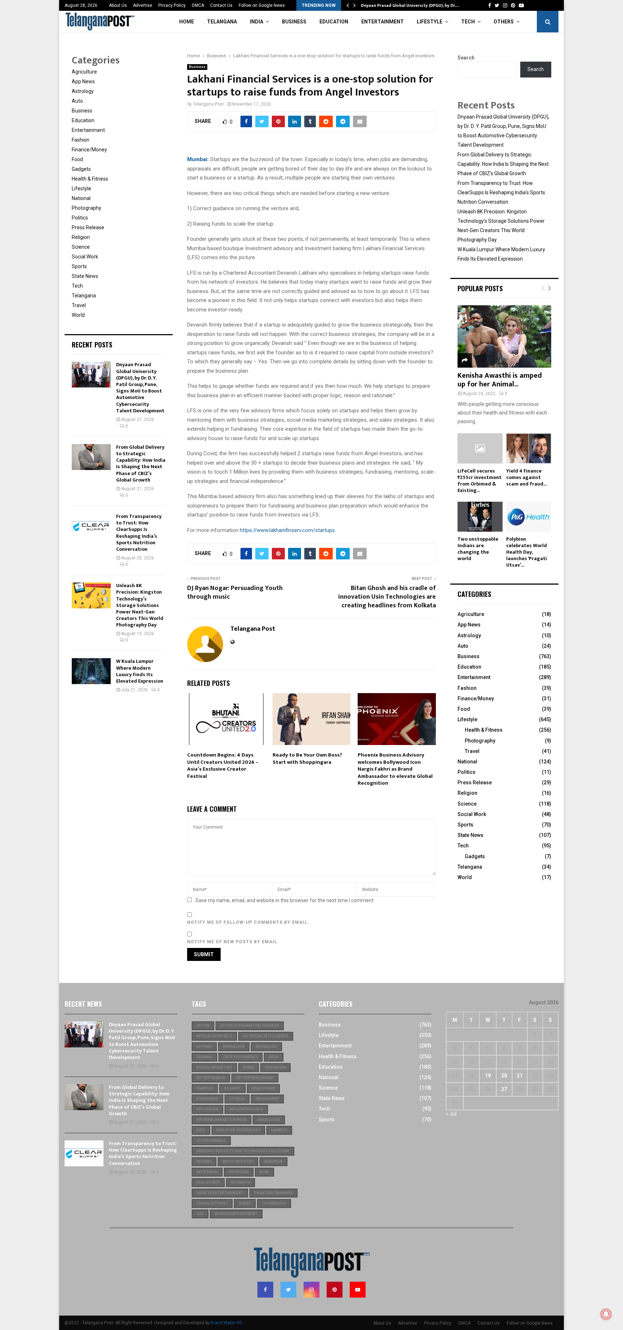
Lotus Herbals (211, 1141)
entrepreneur (210, 1078)
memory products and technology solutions (243, 1151)
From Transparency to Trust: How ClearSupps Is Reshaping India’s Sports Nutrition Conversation (139, 532)
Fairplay (204, 1088)
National (81, 198)
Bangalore (234, 1047)
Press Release (88, 227)
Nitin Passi (207, 1172)
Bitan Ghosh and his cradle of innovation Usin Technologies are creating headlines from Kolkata (387, 597)
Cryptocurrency (240, 1057)
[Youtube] (358, 1290)
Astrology (83, 91)
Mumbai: (198, 159)
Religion (81, 237)
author (204, 1047)
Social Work (85, 257)
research (240, 1182)
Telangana (222, 22)
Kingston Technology (238, 1130)
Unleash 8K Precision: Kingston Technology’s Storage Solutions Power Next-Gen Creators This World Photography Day (139, 605)
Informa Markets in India (221, 1120)
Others (504, 22)
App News (83, 81)
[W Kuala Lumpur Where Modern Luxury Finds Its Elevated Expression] (91, 671)
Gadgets (81, 169)
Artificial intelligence (265, 1036)
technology (274, 1203)
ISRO (201, 1130)
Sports (79, 266)
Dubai (248, 1067)
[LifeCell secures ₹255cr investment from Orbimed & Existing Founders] (480, 448)
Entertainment (382, 22)
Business (294, 22)
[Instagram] (311, 1290)
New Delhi (273, 1161)
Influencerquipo (246, 1109)
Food (77, 159)
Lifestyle (429, 22)
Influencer (207, 1109)
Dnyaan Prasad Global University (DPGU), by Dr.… (410, 5)
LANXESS (279, 1130)
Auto (77, 101)
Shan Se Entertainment (219, 1193)
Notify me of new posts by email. (233, 941)
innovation (268, 1120)
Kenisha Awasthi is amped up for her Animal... (500, 379)
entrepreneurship (255, 1078)
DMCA (198, 5)
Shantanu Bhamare (273, 1193)
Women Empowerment (236, 1214)
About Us (118, 5)
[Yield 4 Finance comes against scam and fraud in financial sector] (528, 448)
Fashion (80, 140)
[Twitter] (288, 1290)
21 (519, 1075)
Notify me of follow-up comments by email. (248, 922)
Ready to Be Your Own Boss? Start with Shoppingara (307, 758)
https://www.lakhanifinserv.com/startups (287, 530)
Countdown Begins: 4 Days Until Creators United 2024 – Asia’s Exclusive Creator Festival (223, 765)
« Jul (451, 1114)
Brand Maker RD (227, 1322)
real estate (208, 1182)
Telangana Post (208, 104)
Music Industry (237, 1161)
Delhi (274, 1057)
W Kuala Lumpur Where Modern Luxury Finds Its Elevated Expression (139, 671)
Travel (79, 305)
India (256, 22)
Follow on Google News (262, 5)
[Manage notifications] (606, 1314)
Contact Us (221, 5)
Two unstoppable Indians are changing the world (478, 549)
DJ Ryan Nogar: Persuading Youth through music (235, 592)
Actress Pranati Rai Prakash (249, 1026)
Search (466, 58)
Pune (264, 1172)
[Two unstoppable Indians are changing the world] (480, 517)
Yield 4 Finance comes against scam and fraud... (526, 477)
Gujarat (232, 1088)
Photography (86, 208)
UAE (200, 1214)
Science (81, 247)
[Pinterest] (335, 1290)
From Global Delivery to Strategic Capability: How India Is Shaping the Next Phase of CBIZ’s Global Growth (140, 463)
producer (239, 1172)
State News (85, 276)
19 (488, 1075)
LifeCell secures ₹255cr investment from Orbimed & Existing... (480, 481)
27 (504, 1089)
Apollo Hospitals (214, 1036)
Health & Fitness (90, 179)
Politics (80, 218)
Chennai (204, 1057)
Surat (245, 1203)
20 (504, 1075)
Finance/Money (89, 149)
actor (202, 1026)
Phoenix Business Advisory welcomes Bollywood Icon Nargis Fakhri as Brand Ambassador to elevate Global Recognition (395, 769)
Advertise (142, 5)
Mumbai (204, 1161)
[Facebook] (265, 1290)
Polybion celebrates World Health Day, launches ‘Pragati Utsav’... (526, 552)
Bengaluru (266, 1047)
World (78, 315)
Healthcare (263, 1088)
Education (333, 22)
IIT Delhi (237, 1099)
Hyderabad (207, 1099)
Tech (468, 22)
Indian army (267, 1099)
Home (186, 22)
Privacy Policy (172, 5)
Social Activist (212, 1203)
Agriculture (84, 72)
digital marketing (214, 1067)
